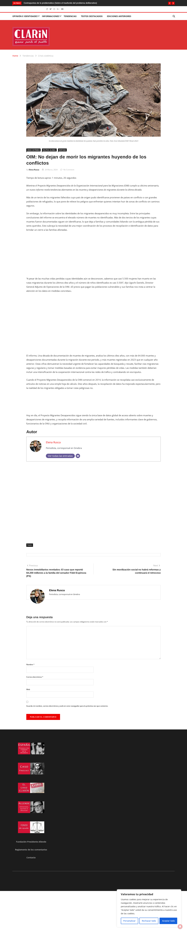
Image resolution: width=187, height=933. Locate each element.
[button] (169, 3)
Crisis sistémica (45, 55)
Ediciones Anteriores (119, 16)
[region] (149, 908)
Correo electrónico (34, 677)
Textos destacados (92, 16)
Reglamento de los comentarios (31, 849)
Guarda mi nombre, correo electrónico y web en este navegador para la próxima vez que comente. (67, 706)
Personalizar (129, 920)
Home (15, 55)
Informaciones (50, 16)
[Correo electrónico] (78, 456)
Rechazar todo (149, 920)
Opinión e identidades (25, 16)
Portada (62, 150)
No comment (68, 169)
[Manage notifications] (180, 926)
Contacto (31, 857)
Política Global (49, 150)
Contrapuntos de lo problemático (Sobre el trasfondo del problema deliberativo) (61, 3)
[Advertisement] (93, 255)
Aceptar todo (168, 920)
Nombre (30, 664)
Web (28, 689)
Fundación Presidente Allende (31, 841)
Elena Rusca (34, 169)
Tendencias (70, 16)
